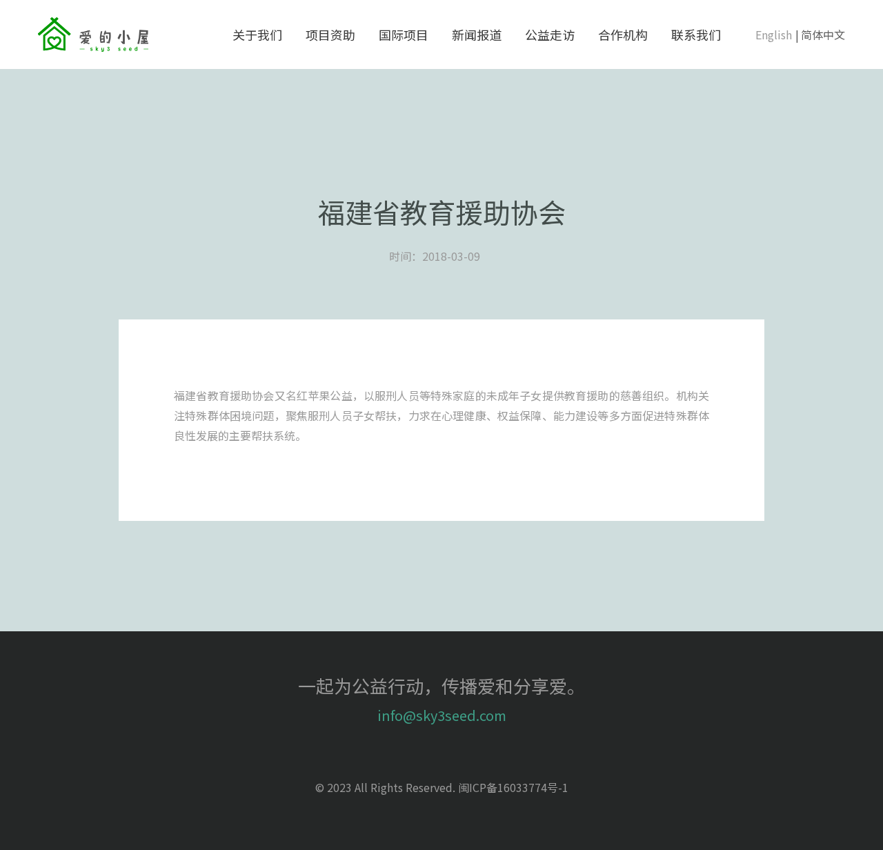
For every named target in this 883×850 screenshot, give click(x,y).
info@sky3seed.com (441, 715)
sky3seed (93, 34)
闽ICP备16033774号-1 (513, 787)
